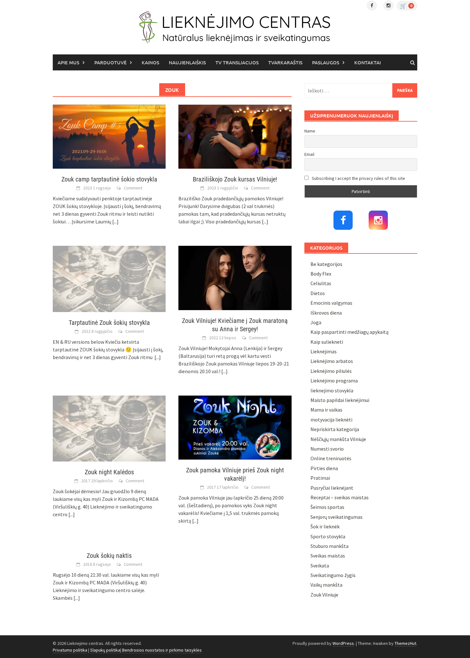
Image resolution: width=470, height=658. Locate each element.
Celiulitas (320, 283)
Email (309, 154)
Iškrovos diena (326, 312)
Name (309, 131)
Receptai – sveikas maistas (339, 497)
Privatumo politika (70, 650)
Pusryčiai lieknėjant (331, 488)
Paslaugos (325, 62)
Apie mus (68, 62)
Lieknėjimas (323, 351)
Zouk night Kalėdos (109, 472)
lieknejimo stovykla (331, 390)
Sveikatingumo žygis (333, 575)
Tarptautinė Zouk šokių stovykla (109, 322)
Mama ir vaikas (326, 409)
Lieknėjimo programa (334, 380)
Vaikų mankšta (326, 585)
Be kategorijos (326, 264)
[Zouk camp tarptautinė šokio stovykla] (109, 136)
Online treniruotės (330, 458)
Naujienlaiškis (187, 62)
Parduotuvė (110, 62)
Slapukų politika (105, 650)
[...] (115, 221)
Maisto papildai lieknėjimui (339, 400)
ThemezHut (405, 643)
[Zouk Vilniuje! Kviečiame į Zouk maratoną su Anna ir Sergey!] (234, 277)
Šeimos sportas (327, 507)
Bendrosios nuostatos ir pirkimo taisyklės (162, 650)
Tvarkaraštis (285, 62)
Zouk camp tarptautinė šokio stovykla (109, 179)
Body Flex (320, 273)
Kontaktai (367, 62)
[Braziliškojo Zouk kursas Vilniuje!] (234, 136)
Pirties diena (324, 468)
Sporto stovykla (327, 536)
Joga (315, 322)
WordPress (343, 643)
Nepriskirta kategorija (334, 429)
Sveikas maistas (327, 555)
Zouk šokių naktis (109, 555)
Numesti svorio (327, 448)
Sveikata (319, 565)
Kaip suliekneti (326, 342)
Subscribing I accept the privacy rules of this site (358, 178)
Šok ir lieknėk (325, 526)
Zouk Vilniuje (324, 594)
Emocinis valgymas (331, 303)
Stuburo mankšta (329, 546)
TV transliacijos (237, 62)
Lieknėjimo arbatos (331, 361)
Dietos (317, 293)
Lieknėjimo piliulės (331, 371)
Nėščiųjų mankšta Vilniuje (338, 439)
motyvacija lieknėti (331, 419)
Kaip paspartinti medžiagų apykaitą (349, 332)
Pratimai (320, 478)
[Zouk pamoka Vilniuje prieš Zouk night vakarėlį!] (234, 427)
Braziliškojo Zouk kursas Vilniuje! (235, 179)
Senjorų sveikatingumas (336, 517)
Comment (133, 188)
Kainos (150, 62)
